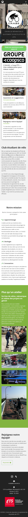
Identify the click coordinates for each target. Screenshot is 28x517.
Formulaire (6, 123)
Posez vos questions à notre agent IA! (14, 48)
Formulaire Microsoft (9, 100)
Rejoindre (6, 462)
